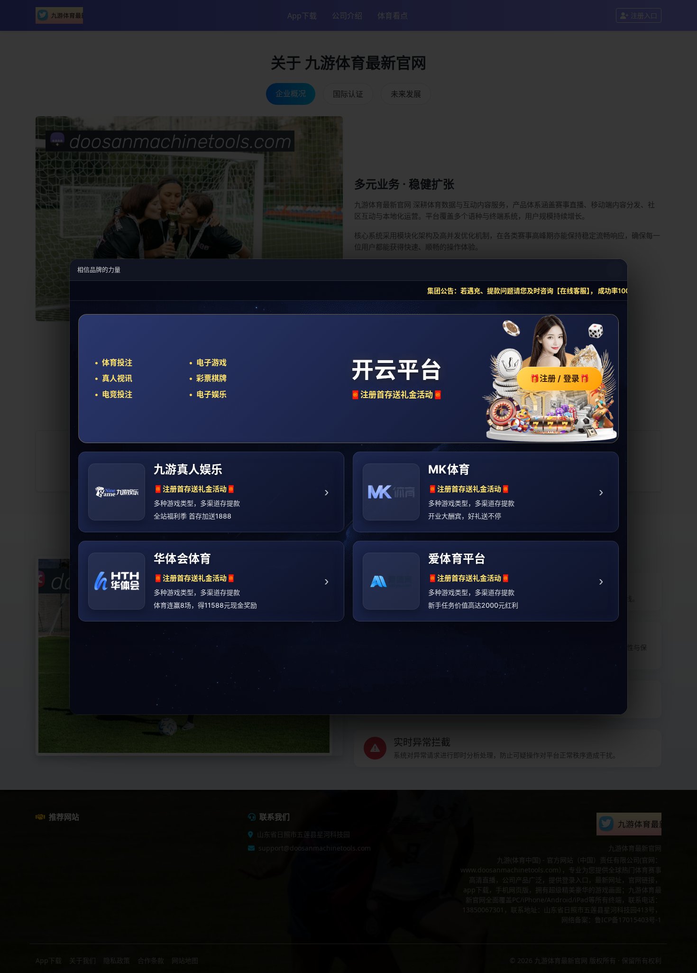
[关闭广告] (614, 269)
